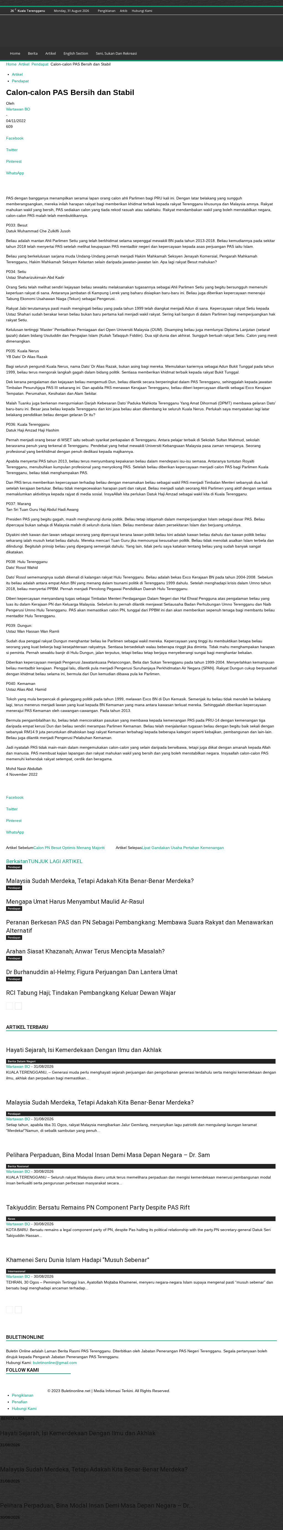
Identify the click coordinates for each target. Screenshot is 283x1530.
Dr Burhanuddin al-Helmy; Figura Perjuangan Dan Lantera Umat (91, 972)
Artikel (50, 53)
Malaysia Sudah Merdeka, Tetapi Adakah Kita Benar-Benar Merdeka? (100, 880)
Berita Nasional (18, 1166)
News (11, 1219)
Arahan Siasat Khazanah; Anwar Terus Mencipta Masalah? (85, 951)
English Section (76, 53)
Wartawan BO (18, 109)
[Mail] (253, 10)
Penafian (19, 1402)
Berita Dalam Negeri (22, 1061)
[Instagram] (246, 10)
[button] (270, 53)
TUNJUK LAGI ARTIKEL (55, 861)
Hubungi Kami (142, 11)
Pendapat (40, 64)
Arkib (123, 11)
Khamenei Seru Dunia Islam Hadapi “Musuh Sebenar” (77, 1259)
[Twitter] (267, 10)
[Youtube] (274, 10)
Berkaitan (17, 861)
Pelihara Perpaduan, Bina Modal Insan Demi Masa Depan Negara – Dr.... (97, 1505)
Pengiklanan (107, 11)
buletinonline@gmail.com (55, 1362)
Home (15, 53)
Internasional (16, 1271)
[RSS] (260, 10)
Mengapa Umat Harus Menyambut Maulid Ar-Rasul (75, 901)
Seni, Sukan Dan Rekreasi (116, 53)
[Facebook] (232, 10)
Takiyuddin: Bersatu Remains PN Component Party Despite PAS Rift (98, 1207)
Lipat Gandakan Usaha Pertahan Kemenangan (183, 847)
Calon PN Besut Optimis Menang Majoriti (69, 847)
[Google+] (239, 10)
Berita (33, 53)
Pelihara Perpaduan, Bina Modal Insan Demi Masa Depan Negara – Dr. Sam (108, 1155)
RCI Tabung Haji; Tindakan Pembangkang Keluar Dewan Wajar (91, 992)
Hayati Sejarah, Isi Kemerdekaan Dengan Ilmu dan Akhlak (84, 1050)
